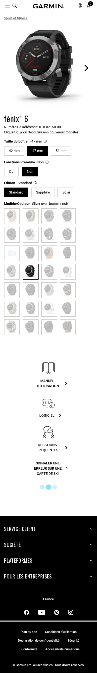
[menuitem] (14, 6)
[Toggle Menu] (3, 5)
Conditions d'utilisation (61, 632)
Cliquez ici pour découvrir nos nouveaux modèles (41, 132)
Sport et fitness (15, 18)
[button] (26, 141)
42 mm (14, 151)
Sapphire (43, 192)
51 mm (61, 151)
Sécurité (73, 640)
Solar (66, 192)
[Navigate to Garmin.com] (48, 6)
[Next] (86, 68)
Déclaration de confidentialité (38, 640)
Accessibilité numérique (62, 649)
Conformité (29, 649)
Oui (11, 171)
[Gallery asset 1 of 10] (48, 68)
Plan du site (29, 632)
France (48, 599)
